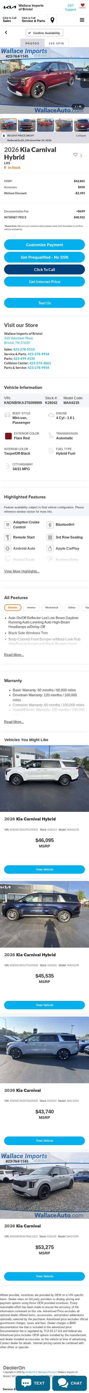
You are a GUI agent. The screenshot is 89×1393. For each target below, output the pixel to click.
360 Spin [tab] (56, 43)
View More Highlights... (22, 571)
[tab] (12, 607)
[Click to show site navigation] (82, 20)
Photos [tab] (32, 43)
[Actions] (81, 155)
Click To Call (44, 269)
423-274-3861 (40, 363)
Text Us (44, 303)
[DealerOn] (14, 1367)
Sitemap (42, 1372)
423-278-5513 (24, 349)
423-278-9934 (38, 354)
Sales (9, 20)
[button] (6, 32)
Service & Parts (33, 20)
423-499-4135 (24, 358)
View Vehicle (44, 869)
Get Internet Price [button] (44, 281)
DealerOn (30, 1372)
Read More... (14, 655)
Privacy (52, 1372)
